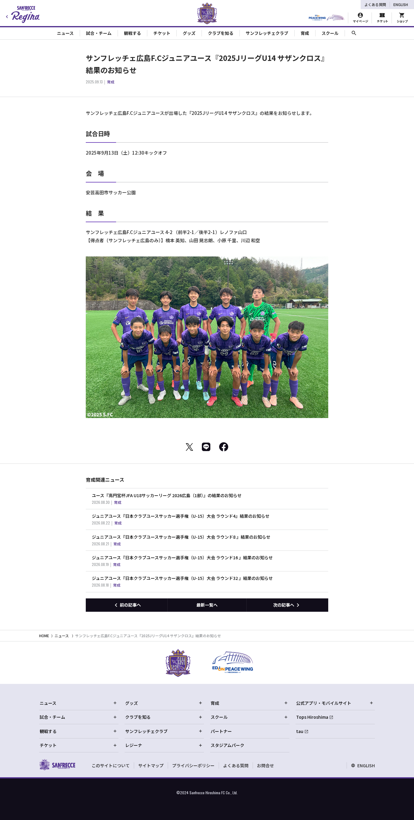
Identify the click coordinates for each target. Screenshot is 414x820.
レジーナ (133, 745)
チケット (48, 745)
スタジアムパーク (227, 745)
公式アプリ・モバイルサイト (323, 703)
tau (299, 731)
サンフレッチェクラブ (146, 731)
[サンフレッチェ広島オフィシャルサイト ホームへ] (57, 764)
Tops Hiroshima (312, 717)
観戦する (48, 731)
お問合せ (265, 765)
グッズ (131, 703)
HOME (44, 635)
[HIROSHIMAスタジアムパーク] (326, 18)
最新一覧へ (207, 605)
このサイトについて (111, 765)
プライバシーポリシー (193, 765)
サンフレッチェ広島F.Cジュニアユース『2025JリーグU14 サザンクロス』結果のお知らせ (148, 635)
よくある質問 (375, 4)
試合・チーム (52, 717)
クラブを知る (138, 717)
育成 (215, 703)
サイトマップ (151, 765)
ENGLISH (400, 4)
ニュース (62, 635)
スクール (219, 717)
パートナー (221, 731)
